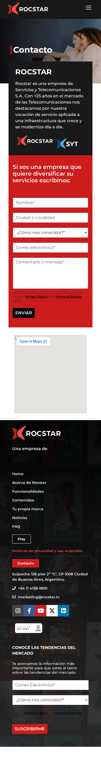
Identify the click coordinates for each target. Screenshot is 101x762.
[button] (88, 8)
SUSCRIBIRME (30, 728)
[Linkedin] (63, 610)
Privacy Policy (36, 296)
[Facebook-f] (29, 610)
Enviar (23, 312)
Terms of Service (68, 296)
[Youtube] (40, 610)
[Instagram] (18, 610)
